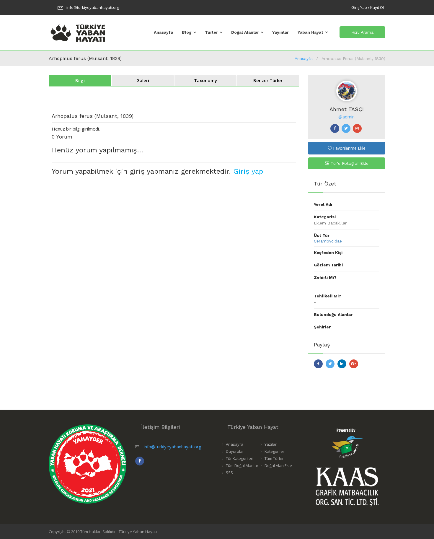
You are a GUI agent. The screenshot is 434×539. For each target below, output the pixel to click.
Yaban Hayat (310, 32)
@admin (346, 117)
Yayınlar (280, 32)
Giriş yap (248, 171)
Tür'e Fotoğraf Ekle (348, 163)
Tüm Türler (274, 458)
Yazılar (271, 444)
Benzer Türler (268, 80)
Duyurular (235, 451)
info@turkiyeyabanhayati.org (92, 7)
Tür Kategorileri (239, 458)
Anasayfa (163, 32)
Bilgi (80, 80)
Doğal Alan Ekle (278, 465)
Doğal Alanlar (245, 32)
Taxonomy (205, 80)
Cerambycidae (328, 241)
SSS (229, 472)
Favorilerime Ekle (349, 148)
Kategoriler (274, 451)
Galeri (142, 80)
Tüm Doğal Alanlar (242, 465)
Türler (211, 32)
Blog (187, 32)
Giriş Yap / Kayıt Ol (367, 7)
